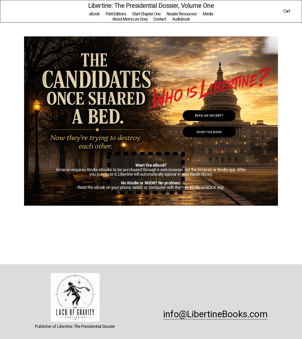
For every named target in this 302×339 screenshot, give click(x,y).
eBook (94, 14)
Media (208, 14)
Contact (159, 19)
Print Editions (116, 14)
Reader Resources (182, 14)
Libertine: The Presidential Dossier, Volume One (151, 5)
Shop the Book (209, 132)
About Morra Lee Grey (129, 19)
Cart (286, 11)
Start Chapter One (146, 14)
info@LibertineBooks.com (215, 314)
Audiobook (181, 19)
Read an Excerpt (209, 115)
